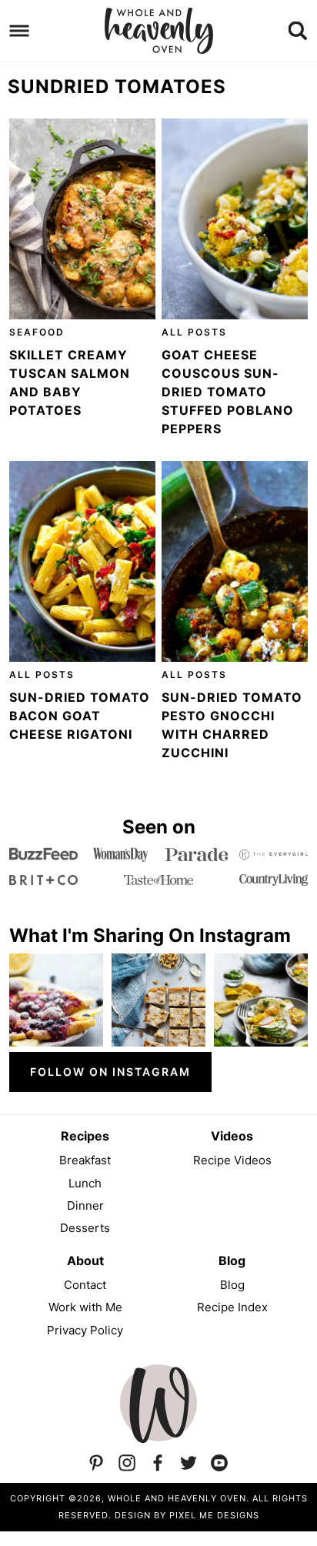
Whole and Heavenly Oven (158, 31)
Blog (232, 1284)
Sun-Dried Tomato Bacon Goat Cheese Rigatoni (79, 716)
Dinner (85, 1205)
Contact (85, 1284)
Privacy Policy (85, 1330)
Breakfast (85, 1160)
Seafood (37, 332)
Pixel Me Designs (214, 1515)
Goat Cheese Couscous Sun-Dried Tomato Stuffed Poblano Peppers (228, 391)
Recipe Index (232, 1307)
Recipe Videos (232, 1160)
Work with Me (85, 1307)
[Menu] (19, 31)
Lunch (85, 1183)
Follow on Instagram (110, 1071)
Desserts (85, 1227)
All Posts (194, 332)
